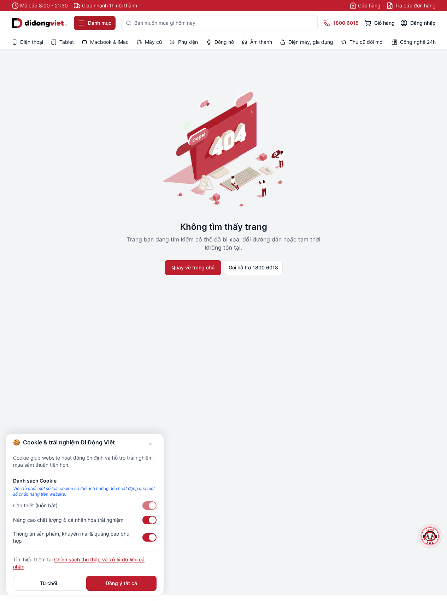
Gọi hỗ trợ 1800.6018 (253, 267)
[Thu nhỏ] (150, 444)
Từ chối (48, 583)
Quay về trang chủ (192, 267)
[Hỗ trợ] (430, 536)
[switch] (149, 505)
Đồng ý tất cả (121, 583)
